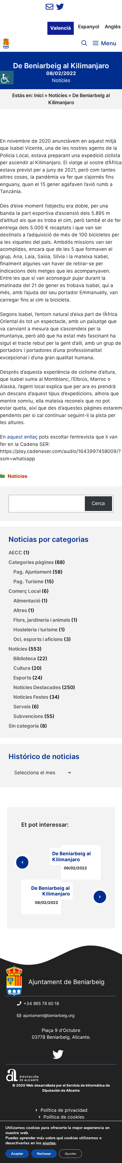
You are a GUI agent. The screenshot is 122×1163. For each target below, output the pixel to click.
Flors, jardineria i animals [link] (41, 620)
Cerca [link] (98, 503)
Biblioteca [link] (24, 658)
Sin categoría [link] (24, 726)
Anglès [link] (113, 26)
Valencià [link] (60, 28)
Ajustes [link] (70, 1153)
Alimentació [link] (26, 601)
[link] (7, 77)
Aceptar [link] (17, 1153)
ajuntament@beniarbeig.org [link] (49, 1015)
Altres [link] (20, 610)
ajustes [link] (49, 1143)
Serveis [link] (22, 706)
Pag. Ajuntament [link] (32, 572)
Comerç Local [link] (25, 591)
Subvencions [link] (28, 716)
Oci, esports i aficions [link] (38, 639)
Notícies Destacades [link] (37, 687)
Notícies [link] (61, 80)
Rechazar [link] (44, 1153)
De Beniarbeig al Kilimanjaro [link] (71, 856)
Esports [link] (22, 678)
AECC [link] (15, 552)
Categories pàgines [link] (31, 562)
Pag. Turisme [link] (28, 581)
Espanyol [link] (88, 26)
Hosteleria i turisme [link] (35, 629)
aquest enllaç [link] (22, 437)
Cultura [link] (21, 668)
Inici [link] (38, 95)
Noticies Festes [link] (30, 697)
